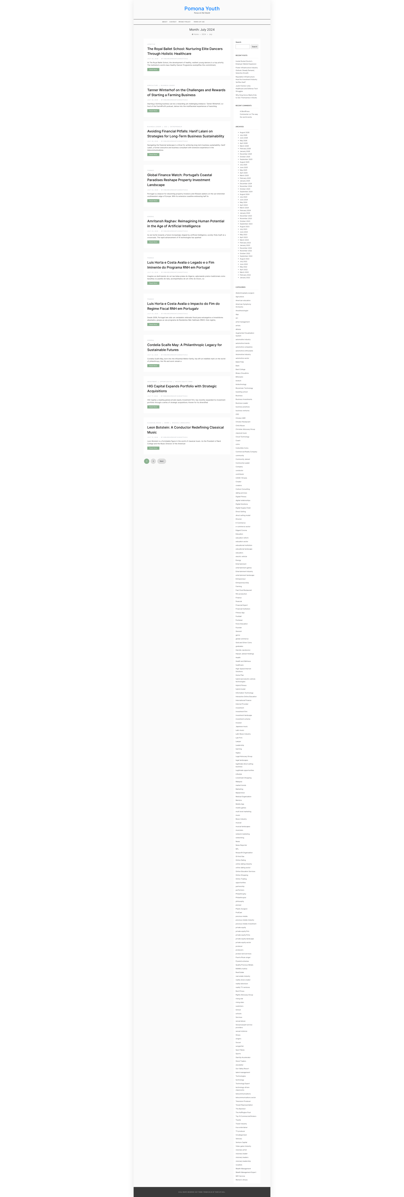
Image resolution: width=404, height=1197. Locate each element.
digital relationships (243, 500)
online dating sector (243, 868)
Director (239, 519)
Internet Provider (242, 704)
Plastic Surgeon (241, 909)
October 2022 (245, 253)
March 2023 (244, 240)
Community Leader (243, 463)
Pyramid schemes (242, 961)
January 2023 (245, 245)
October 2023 (245, 221)
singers (238, 1039)
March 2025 (244, 175)
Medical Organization (243, 797)
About (164, 21)
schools (238, 1014)
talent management (243, 1072)
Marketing (239, 789)
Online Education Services (245, 871)
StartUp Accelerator (243, 1057)
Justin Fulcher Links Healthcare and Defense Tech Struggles (247, 88)
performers (240, 890)
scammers (239, 1006)
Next (161, 461)
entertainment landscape (245, 575)
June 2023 (244, 232)
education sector (242, 541)
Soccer (238, 1042)
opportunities (166, 381)
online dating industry (244, 864)
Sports (238, 1054)
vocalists (239, 1165)
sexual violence (241, 1031)
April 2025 (244, 173)
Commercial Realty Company (246, 452)
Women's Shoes (242, 1180)
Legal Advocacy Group (244, 756)
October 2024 (245, 189)
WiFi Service (240, 1176)
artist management (243, 322)
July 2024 (243, 197)
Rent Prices (240, 991)
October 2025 (245, 157)
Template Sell (220, 1192)
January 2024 (245, 213)
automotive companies (244, 347)
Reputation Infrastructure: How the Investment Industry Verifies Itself (246, 79)
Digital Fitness (241, 497)
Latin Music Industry (243, 734)
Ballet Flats (240, 362)
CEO (165, 126)
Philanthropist (241, 898)
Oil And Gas (240, 856)
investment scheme (243, 719)
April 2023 (244, 237)
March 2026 (244, 146)
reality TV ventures (243, 987)
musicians (239, 830)
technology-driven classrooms (242, 1088)
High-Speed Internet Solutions (243, 670)
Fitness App (240, 613)
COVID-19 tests (241, 478)
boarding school (242, 392)
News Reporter (241, 845)
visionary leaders (242, 1157)
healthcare (240, 665)
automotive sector (242, 358)
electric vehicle (241, 556)
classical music (154, 423)
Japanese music (242, 726)
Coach (238, 441)
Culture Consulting (243, 489)
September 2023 (246, 224)
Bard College (240, 369)
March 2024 (244, 208)
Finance (150, 170)
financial (239, 601)
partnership (240, 886)
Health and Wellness (243, 661)
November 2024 (246, 186)
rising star (239, 999)
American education (243, 300)
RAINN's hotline (241, 969)
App (237, 314)
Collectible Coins (242, 448)
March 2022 (244, 272)
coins (238, 444)
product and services (243, 954)
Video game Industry (243, 1146)
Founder (239, 628)
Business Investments (244, 399)
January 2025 (245, 181)
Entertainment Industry (244, 571)
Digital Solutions (242, 504)
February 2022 (245, 275)
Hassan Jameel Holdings (245, 654)
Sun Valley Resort (242, 1069)
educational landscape (244, 549)
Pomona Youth (202, 8)
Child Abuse (240, 426)
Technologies (241, 1076)
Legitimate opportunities (245, 770)
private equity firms (184, 381)
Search (238, 42)
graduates (239, 646)
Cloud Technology (242, 437)
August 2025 (244, 162)
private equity (241, 927)
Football (239, 616)
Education (239, 534)
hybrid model (240, 689)
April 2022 (244, 270)
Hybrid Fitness (241, 685)
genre (166, 423)
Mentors (239, 800)
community (240, 455)
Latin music (240, 730)
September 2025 (246, 159)
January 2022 (245, 278)
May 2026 (243, 141)
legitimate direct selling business (244, 765)
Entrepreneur (176, 126)
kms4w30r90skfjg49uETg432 (176, 58)
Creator (238, 482)
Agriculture (152, 85)
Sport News (240, 1050)
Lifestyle (151, 44)
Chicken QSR (240, 418)
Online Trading (241, 879)
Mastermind (240, 793)
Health (238, 658)
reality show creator (243, 980)
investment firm (241, 711)
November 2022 (246, 251)
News (238, 841)
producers (239, 950)
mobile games (241, 808)
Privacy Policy (185, 21)
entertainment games (244, 568)
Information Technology (244, 693)
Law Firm (239, 738)
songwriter (240, 1046)
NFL (237, 849)
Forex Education (242, 624)
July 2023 (243, 229)
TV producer (240, 1131)
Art (237, 318)
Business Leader (168, 85)
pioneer (238, 905)
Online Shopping (242, 875)
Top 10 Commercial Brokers (246, 1116)
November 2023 (246, 218)
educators (239, 553)
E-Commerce (241, 523)
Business (239, 396)
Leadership (240, 745)
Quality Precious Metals (244, 965)
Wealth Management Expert (246, 1172)
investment (152, 381)
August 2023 (244, 227)
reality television (242, 984)
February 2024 (245, 210)
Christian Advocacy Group (245, 429)
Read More (153, 69)
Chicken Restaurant (243, 422)
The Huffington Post (243, 1112)
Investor (239, 723)
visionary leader (242, 1154)
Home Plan (240, 675)
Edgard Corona (241, 530)
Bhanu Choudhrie (242, 373)
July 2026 (243, 135)
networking (240, 838)
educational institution (244, 545)
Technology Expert (243, 1084)
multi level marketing (243, 812)
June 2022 (244, 264)
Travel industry (241, 1124)
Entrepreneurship (242, 583)
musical (238, 823)
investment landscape (244, 715)
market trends (241, 785)
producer (239, 946)
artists (238, 326)
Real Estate (240, 972)
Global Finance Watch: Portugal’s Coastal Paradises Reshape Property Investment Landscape (179, 180)
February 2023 (245, 243)
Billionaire (239, 377)
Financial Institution (243, 609)
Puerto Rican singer (243, 957)
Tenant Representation (244, 1105)
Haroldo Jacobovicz (243, 650)
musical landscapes (181, 423)
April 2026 (244, 143)
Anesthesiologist (242, 311)
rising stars (240, 1002)
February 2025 (245, 178)
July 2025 (243, 165)
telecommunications (243, 1094)
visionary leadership (243, 1161)
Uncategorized (241, 1135)
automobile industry (243, 339)
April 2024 (244, 205)
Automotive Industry (243, 354)
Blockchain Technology (244, 388)
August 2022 (244, 259)
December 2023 (246, 216)
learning (239, 749)
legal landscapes (242, 760)
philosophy (240, 901)
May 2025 (243, 170)
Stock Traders (241, 1061)
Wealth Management (243, 1169)
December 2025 (246, 154)
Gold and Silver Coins (244, 643)
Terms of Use (199, 21)
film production (241, 594)
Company (239, 467)
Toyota (238, 1120)
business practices (243, 407)
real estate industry (243, 976)
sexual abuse (240, 1021)
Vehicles (239, 1139)
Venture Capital (241, 1142)
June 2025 (244, 167)
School (238, 1010)
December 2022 (246, 248)
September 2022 (246, 256)
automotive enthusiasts (244, 351)
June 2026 (244, 138)
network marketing (243, 834)
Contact (173, 21)
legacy (238, 753)
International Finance (243, 700)
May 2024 (243, 202)
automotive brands (243, 343)
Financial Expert (242, 605)
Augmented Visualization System (245, 334)
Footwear (239, 620)
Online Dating (241, 860)
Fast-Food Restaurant (244, 590)
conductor (239, 470)
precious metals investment (246, 924)
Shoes (238, 1035)
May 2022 (243, 267)
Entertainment (241, 564)
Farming (239, 586)
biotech (238, 381)
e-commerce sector (243, 527)
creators (239, 485)
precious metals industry (245, 920)
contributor (240, 474)
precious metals (242, 916)
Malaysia (239, 782)
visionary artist (241, 1150)
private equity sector (243, 942)
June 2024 (244, 200)
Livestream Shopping (243, 778)
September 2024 (246, 192)
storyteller (239, 1065)
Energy (238, 560)
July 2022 (243, 261)
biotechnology (241, 384)
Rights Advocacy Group (244, 995)
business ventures (242, 411)
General (150, 216)
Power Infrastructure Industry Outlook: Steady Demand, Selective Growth (247, 70)
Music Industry (241, 819)
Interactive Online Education (246, 697)
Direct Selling (241, 512)
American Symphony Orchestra (243, 305)
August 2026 (244, 132)
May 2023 (243, 235)
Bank (237, 366)
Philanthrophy (241, 894)
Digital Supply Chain (243, 508)
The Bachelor (241, 1109)
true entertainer (242, 1127)
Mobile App (240, 804)
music (238, 815)
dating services (241, 493)
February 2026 (245, 149)
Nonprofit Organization (244, 853)
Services (239, 1017)
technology (240, 1080)
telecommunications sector (246, 1097)
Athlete (238, 329)
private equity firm (242, 931)
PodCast (239, 912)
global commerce (242, 639)
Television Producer (243, 1101)
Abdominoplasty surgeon (245, 293)
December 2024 (246, 184)
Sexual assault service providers (244, 1026)
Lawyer (238, 741)
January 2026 (245, 151)
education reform (242, 538)
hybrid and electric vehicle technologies (245, 680)
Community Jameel (243, 459)
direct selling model (243, 515)
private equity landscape (245, 939)
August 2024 (244, 194)
